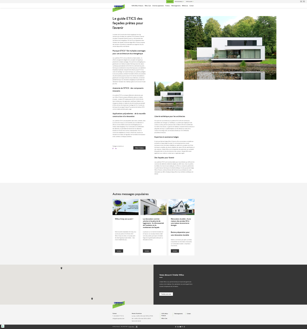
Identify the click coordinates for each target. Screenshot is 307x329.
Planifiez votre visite (166, 294)
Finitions (167, 5)
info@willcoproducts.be (118, 318)
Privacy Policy (131, 326)
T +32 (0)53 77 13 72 (118, 316)
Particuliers (189, 1)
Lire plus (119, 251)
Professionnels (179, 1)
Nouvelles (170, 1)
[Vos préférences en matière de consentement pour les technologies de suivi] (2, 326)
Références (185, 5)
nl (301, 1)
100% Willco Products (137, 5)
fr (303, 1)
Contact (191, 5)
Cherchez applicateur (158, 5)
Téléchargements (176, 5)
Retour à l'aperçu (139, 148)
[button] (61, 268)
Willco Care (148, 5)
